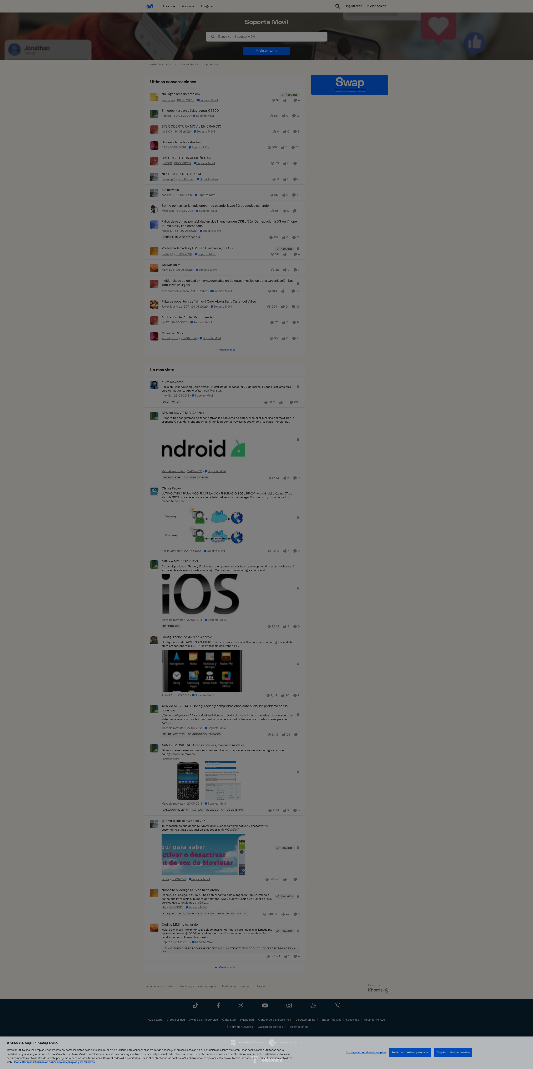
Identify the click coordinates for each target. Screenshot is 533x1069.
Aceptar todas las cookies (453, 1052)
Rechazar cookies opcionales (409, 1052)
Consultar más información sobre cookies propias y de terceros (54, 1062)
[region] (266, 1052)
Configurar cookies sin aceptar (366, 1052)
